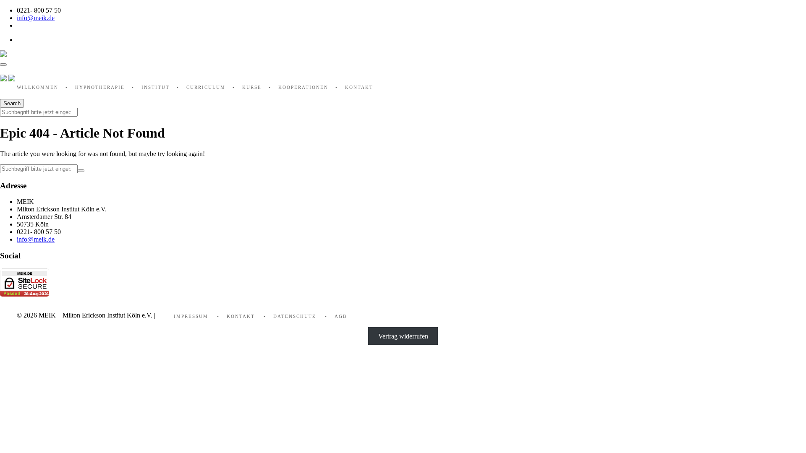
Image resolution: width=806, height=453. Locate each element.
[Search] (81, 170)
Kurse (252, 87)
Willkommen (37, 87)
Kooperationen (303, 87)
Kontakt (359, 87)
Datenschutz (294, 316)
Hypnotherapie (100, 87)
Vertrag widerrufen (403, 336)
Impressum (191, 316)
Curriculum (205, 87)
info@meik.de (36, 17)
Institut (155, 87)
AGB (341, 316)
